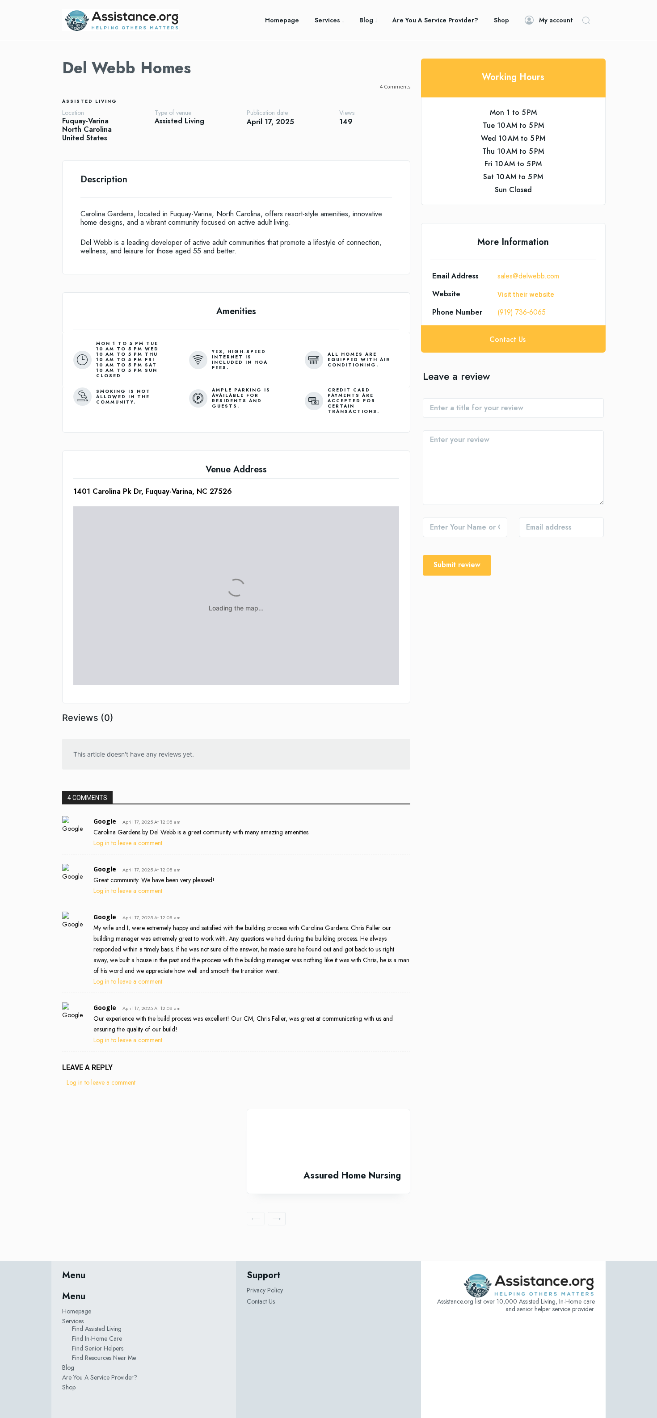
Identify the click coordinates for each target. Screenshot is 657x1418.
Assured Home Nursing (352, 1175)
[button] (586, 20)
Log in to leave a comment (127, 842)
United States (84, 138)
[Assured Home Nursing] (328, 1139)
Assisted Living (89, 101)
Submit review (457, 565)
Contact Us (261, 1301)
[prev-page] (256, 1218)
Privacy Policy (265, 1290)
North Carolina (87, 129)
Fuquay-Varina (85, 121)
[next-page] (277, 1218)
